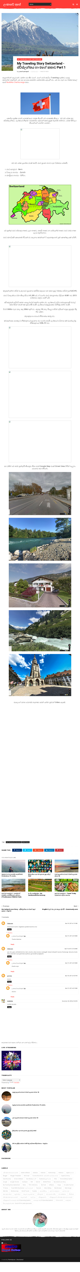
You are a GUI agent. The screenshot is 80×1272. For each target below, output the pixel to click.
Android (43, 1172)
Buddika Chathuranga (15, 82)
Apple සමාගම (70, 1172)
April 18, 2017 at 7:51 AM (71, 923)
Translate (16, 1082)
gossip (9, 976)
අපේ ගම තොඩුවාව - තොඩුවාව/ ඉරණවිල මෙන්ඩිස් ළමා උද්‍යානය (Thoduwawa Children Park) (11, 895)
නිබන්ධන (71, 1194)
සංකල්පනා (68, 1200)
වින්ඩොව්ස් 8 (59, 1200)
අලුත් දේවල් (17, 1194)
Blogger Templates (15, 1176)
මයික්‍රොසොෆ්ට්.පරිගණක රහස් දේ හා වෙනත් (61, 1197)
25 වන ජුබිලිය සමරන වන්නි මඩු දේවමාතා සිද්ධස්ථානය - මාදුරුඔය (29, 1143)
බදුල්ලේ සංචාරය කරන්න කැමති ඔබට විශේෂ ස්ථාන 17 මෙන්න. (12, 875)
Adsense (35, 1172)
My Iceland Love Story (60, 1182)
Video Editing (47, 1188)
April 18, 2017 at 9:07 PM (71, 975)
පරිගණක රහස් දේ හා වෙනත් (10, 1197)
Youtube (34, 1191)
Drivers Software (18, 1179)
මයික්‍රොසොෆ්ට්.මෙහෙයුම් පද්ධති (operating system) (16, 1200)
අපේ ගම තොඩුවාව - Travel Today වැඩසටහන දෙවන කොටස (65, 894)
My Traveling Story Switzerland (29, 59)
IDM (32, 1182)
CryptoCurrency (65, 1176)
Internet (38, 1182)
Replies (10, 933)
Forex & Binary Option (66, 1179)
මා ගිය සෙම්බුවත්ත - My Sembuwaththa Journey (36, 894)
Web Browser (58, 1188)
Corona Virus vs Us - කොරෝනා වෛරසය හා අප (45, 1176)
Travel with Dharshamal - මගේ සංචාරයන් (22, 1188)
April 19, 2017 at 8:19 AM (71, 988)
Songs (59, 1185)
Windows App (15, 1191)
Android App (52, 1172)
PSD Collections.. (33, 1185)
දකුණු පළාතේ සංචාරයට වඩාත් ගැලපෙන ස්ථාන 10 (25, 1092)
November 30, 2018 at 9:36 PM (69, 1001)
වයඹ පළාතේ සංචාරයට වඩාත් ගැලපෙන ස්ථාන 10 (66, 875)
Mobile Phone (47, 1182)
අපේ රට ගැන (66, 1191)
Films (55, 1179)
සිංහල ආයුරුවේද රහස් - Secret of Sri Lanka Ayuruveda (17, 1203)
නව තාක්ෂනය (62, 1194)
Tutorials (38, 1188)
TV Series (5, 1188)
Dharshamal (20, 1259)
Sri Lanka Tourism (69, 1185)
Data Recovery (7, 1179)
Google (5, 1182)
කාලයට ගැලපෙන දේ (28, 1194)
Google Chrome (14, 1182)
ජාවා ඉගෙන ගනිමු (51, 1194)
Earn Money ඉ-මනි (31, 1179)
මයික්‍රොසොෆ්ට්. (42, 1197)
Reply (9, 929)
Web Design (68, 1188)
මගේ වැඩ (32, 1197)
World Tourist (26, 842)
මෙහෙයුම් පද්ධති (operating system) (43, 1200)
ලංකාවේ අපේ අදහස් (18, 936)
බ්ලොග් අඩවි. (24, 1197)
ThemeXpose (11, 1259)
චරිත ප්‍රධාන (40, 1194)
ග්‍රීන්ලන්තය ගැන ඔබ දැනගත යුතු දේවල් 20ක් (39, 875)
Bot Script (26, 1176)
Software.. (51, 1185)
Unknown (10, 923)
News (24, 1185)
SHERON (10, 1001)
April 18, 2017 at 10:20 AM (71, 948)
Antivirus (61, 1172)
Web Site (5, 1191)
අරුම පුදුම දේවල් (7, 1194)
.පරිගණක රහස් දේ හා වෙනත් (10, 1172)
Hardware (25, 1182)
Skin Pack (43, 1185)
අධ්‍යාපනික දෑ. (43, 1191)
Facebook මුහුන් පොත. (45, 1179)
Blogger (5, 1176)
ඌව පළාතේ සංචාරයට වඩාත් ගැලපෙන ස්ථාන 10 (25, 1118)
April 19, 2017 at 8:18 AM (71, 936)
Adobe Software (25, 1172)
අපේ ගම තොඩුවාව (55, 1191)
